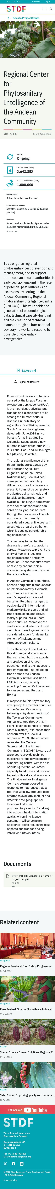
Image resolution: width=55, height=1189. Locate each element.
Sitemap (36, 2)
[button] (29, 879)
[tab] (27, 371)
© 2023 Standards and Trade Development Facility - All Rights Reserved (27, 1173)
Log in (47, 2)
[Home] (16, 9)
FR (13, 2)
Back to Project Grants (26, 18)
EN (8, 2)
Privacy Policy (10, 1180)
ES (18, 2)
